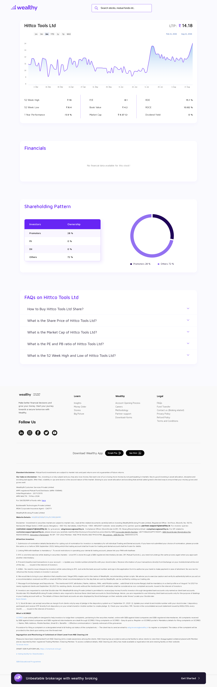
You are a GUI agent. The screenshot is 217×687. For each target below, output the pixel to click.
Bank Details (21, 599)
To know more (22, 644)
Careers (119, 406)
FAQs (159, 403)
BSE (37, 517)
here (44, 500)
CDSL (46, 517)
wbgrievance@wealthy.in (138, 627)
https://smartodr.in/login (50, 649)
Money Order (80, 406)
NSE (33, 517)
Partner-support (123, 413)
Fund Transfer (163, 406)
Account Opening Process (127, 403)
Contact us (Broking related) (170, 410)
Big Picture (79, 413)
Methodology (121, 410)
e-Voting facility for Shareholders (30, 654)
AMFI (59, 517)
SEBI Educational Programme (28, 661)
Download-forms (123, 417)
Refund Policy (163, 417)
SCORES (52, 517)
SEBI (42, 517)
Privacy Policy (163, 413)
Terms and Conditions (167, 421)
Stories (77, 410)
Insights (77, 403)
